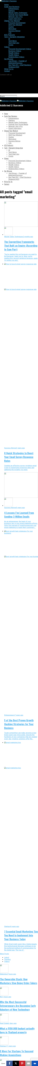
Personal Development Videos (19, 49)
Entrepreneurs (13, 9)
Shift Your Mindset (15, 25)
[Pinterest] (22, 1063)
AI (9, 39)
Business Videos (14, 51)
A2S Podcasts (9, 35)
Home (6, 5)
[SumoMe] (35, 1063)
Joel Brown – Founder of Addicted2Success (17, 62)
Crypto (10, 45)
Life (9, 33)
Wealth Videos (13, 53)
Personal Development (16, 23)
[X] (16, 1063)
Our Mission (8, 59)
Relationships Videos (16, 57)
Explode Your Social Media (18, 15)
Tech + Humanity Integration (14, 37)
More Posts (4, 954)
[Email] (28, 1063)
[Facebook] (9, 1063)
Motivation (12, 29)
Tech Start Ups (13, 43)
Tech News (12, 41)
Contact (7, 71)
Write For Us (8, 69)
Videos (7, 47)
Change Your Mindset (12, 21)
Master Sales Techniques (17, 13)
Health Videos (13, 55)
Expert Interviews (14, 19)
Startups (11, 11)
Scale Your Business (11, 7)
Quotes (11, 27)
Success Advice (14, 31)
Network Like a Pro (15, 17)
